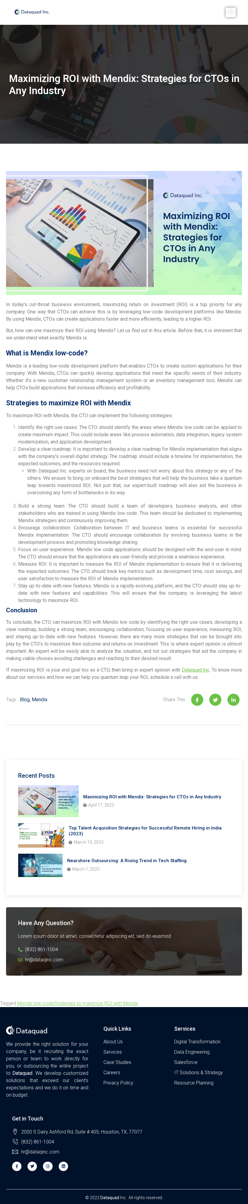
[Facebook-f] (16, 1166)
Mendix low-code (35, 1003)
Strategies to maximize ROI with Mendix (96, 1003)
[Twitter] (32, 1166)
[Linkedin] (63, 1166)
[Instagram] (47, 1166)
